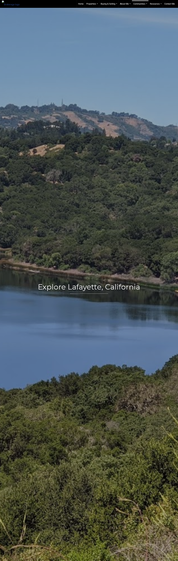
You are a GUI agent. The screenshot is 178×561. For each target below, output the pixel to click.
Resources (156, 5)
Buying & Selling (109, 5)
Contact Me (169, 4)
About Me (125, 5)
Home (81, 4)
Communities (140, 5)
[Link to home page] (12, 4)
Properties (92, 5)
